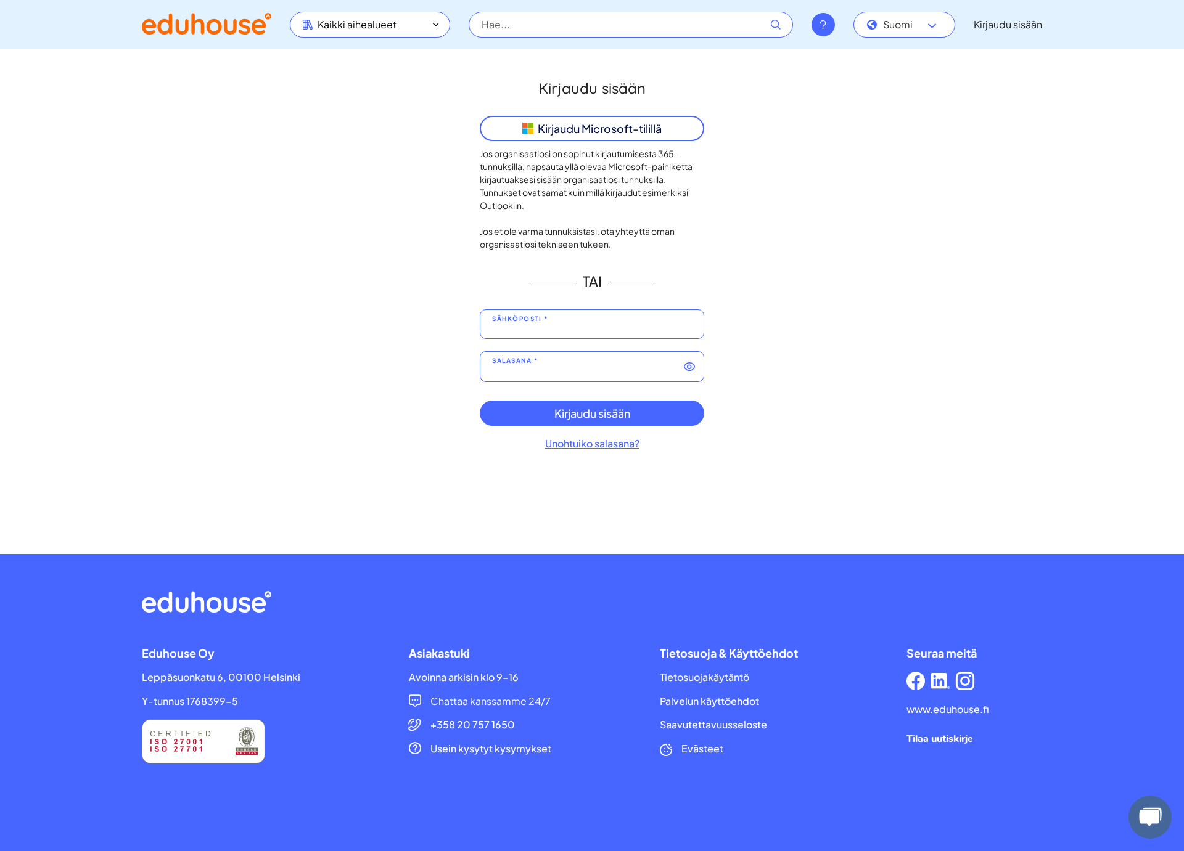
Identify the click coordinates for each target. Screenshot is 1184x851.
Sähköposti (516, 319)
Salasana (512, 360)
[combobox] (904, 25)
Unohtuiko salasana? (592, 443)
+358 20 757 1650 (472, 724)
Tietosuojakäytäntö (704, 677)
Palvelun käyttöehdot (709, 701)
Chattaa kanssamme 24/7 (490, 701)
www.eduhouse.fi (947, 709)
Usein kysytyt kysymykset (490, 748)
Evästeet (702, 748)
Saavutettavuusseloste (713, 724)
